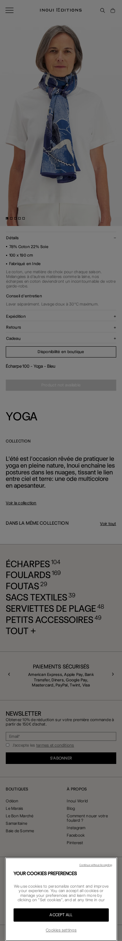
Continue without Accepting (95, 865)
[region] (61, 899)
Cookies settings (61, 930)
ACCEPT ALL (61, 914)
